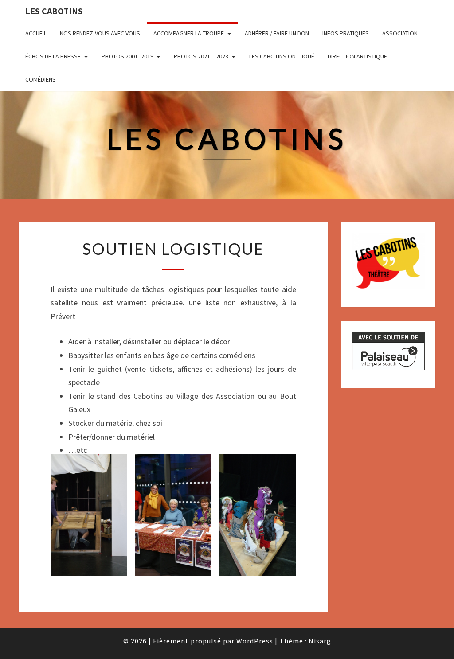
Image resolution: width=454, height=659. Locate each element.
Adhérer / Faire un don (277, 33)
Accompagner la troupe (188, 33)
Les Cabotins (54, 10)
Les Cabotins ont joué (281, 56)
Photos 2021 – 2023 (201, 56)
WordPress (254, 640)
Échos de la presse (53, 56)
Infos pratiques (345, 33)
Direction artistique (357, 56)
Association (400, 33)
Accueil (36, 33)
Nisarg (320, 640)
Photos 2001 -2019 (127, 56)
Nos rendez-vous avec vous (100, 33)
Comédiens (40, 79)
